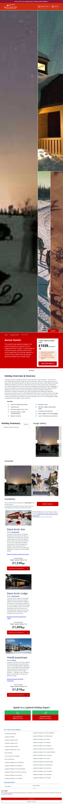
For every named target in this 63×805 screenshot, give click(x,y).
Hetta (14, 660)
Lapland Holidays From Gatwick (42, 742)
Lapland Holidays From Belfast (13, 765)
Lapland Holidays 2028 (11, 746)
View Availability (47, 363)
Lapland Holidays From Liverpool (42, 755)
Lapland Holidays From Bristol (13, 775)
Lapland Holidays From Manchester (43, 762)
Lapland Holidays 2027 (11, 743)
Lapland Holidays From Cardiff (13, 778)
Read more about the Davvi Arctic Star (18, 554)
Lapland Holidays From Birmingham (15, 769)
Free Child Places (9, 759)
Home (6, 334)
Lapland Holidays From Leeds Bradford (44, 752)
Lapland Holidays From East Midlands (43, 733)
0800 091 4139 (18, 718)
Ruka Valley (36, 785)
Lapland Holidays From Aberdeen (14, 762)
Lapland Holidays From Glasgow (42, 746)
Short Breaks (8, 753)
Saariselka (8, 786)
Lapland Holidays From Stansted (42, 774)
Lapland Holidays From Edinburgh (42, 736)
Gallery (53, 331)
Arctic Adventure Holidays (12, 756)
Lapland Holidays (14, 334)
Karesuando (15, 532)
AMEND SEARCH (47, 504)
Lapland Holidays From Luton (41, 758)
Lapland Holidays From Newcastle (42, 765)
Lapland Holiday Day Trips (12, 749)
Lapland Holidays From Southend (42, 771)
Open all (26, 424)
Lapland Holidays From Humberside (43, 749)
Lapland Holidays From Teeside (42, 778)
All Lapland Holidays (10, 733)
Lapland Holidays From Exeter (41, 739)
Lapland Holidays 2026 (11, 740)
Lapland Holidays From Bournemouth (15, 772)
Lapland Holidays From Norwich (42, 768)
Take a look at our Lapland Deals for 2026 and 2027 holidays (30, 1)
